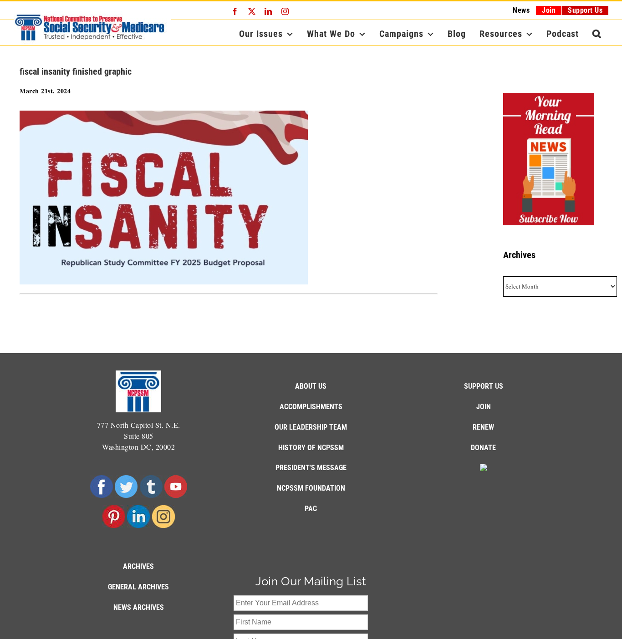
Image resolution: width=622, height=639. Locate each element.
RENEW (483, 427)
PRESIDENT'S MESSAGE (311, 467)
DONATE (483, 447)
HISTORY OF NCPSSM (311, 447)
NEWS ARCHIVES (138, 607)
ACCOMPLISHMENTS (311, 406)
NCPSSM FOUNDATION (311, 488)
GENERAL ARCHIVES (138, 587)
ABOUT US (310, 386)
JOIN (483, 406)
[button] (597, 33)
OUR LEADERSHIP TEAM (311, 427)
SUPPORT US (483, 386)
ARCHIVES (138, 566)
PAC (311, 508)
